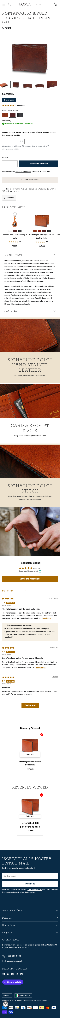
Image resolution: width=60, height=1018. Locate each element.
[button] (8, 105)
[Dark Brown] (30, 55)
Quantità (5, 158)
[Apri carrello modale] (55, 4)
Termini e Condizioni (34, 890)
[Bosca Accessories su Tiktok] (17, 974)
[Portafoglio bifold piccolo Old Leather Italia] (41, 219)
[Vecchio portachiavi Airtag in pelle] (14, 219)
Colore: (10, 110)
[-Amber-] (5, 115)
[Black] (20, 115)
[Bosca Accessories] (30, 4)
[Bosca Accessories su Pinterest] (8, 974)
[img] (8, 599)
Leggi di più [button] (46, 618)
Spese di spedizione (23, 171)
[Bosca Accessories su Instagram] (12, 974)
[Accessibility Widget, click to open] (5, 1004)
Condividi (10, 198)
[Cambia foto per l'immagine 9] (40, 84)
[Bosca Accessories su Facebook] (3, 974)
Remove (41, 734)
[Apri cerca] (9, 4)
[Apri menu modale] (4, 4)
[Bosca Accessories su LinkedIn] (21, 974)
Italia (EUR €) (23, 996)
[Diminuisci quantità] (4, 164)
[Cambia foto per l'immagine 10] (52, 84)
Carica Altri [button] (30, 705)
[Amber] (35, 231)
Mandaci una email (14, 961)
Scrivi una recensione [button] (30, 579)
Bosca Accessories (24, 1001)
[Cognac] (39, 231)
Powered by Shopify (39, 1001)
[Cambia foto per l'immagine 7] (15, 84)
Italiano (6, 996)
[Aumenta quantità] (14, 164)
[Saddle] (10, 231)
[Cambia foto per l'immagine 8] (28, 84)
